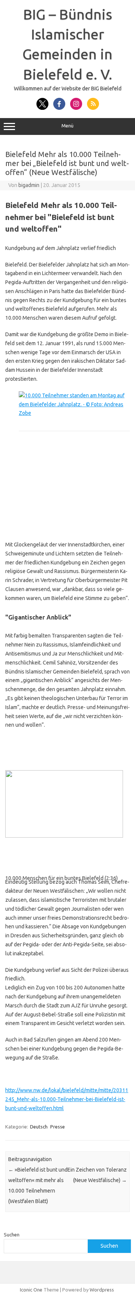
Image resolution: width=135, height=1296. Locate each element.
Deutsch (39, 1126)
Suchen (12, 1234)
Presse (57, 1126)
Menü (68, 126)
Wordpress (102, 1289)
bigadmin (28, 185)
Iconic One (31, 1289)
